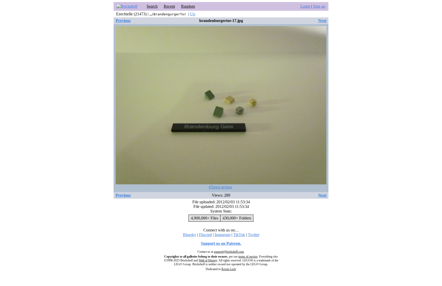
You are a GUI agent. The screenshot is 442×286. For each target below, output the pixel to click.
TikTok (239, 234)
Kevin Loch (229, 269)
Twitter (253, 234)
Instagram (222, 234)
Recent (169, 6)
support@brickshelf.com (229, 251)
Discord (205, 234)
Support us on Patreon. (221, 243)
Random (188, 6)
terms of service (248, 256)
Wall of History (208, 260)
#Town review (220, 187)
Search (152, 6)
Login (305, 6)
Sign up (319, 6)
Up (192, 14)
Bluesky (189, 234)
